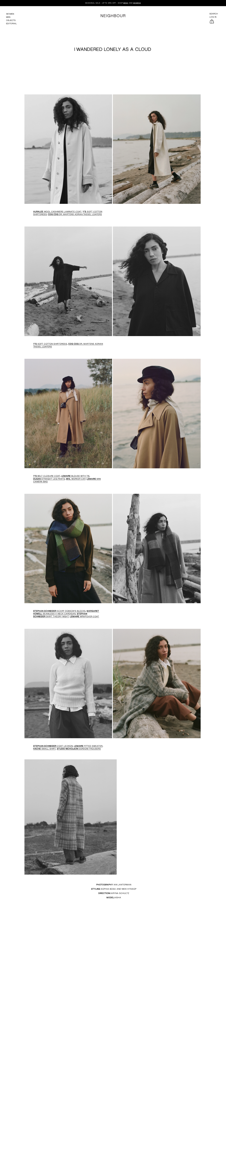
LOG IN (213, 17)
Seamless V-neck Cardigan (66, 612)
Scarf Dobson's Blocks (59, 611)
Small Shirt (44, 748)
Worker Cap (75, 479)
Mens (125, 3)
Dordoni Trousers (79, 748)
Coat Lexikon (53, 746)
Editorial (11, 23)
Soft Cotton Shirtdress (50, 344)
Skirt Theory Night (60, 615)
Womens (137, 3)
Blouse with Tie (75, 476)
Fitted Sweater (88, 746)
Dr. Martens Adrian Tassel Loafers (75, 214)
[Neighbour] (113, 15)
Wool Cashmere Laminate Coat (57, 211)
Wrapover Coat (84, 616)
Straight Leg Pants (49, 479)
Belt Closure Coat (46, 476)
